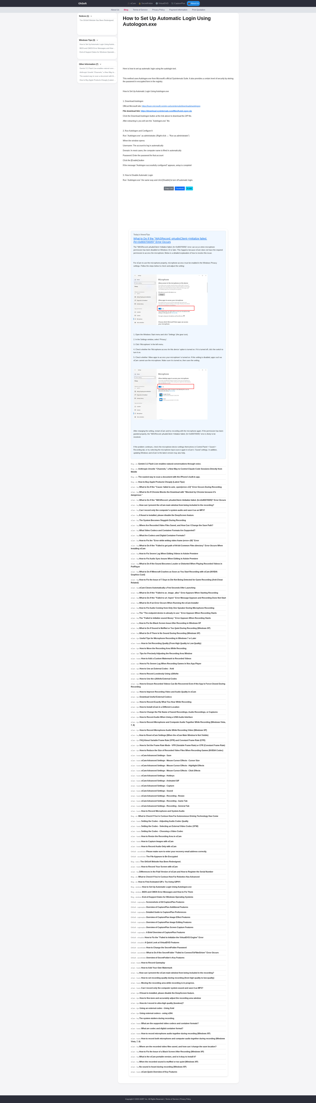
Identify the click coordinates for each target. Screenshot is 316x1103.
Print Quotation (198, 10)
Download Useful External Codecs (156, 697)
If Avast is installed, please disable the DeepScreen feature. (166, 515)
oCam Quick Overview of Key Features (159, 1072)
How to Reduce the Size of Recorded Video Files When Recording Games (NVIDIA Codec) (181, 750)
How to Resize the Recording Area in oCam (161, 836)
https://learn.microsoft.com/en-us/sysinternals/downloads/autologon (171, 106)
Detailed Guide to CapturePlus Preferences (166, 912)
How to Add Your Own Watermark (156, 968)
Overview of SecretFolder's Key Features (165, 958)
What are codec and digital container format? (162, 1028)
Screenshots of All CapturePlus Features (165, 902)
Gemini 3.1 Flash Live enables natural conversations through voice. (98, 68)
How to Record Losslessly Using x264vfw (159, 674)
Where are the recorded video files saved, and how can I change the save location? (178, 1047)
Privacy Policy (158, 10)
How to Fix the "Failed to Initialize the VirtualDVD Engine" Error (174, 937)
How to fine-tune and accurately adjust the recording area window (170, 998)
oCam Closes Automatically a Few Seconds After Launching (167, 588)
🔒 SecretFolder (145, 3)
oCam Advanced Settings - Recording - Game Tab (164, 801)
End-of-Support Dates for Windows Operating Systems (98, 52)
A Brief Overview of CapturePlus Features (165, 932)
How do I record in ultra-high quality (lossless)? (162, 1003)
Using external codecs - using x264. (156, 1013)
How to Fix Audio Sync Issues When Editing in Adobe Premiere (168, 559)
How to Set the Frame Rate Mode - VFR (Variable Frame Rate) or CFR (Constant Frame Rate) (182, 745)
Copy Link (169, 188)
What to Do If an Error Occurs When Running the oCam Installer (169, 603)
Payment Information (178, 10)
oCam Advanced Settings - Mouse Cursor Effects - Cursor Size (170, 760)
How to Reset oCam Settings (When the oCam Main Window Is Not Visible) (173, 735)
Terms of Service (140, 10)
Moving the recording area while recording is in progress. (168, 983)
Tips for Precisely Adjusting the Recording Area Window (166, 653)
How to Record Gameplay (153, 963)
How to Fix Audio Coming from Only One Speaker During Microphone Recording (176, 608)
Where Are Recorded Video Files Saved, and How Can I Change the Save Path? (176, 525)
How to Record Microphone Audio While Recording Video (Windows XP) (173, 730)
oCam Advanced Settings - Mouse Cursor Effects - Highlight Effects (172, 766)
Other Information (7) (88, 64)
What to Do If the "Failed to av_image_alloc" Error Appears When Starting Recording (178, 593)
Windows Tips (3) (87, 40)
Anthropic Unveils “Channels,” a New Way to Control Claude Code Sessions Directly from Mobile (98, 72)
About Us (115, 10)
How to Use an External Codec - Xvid (157, 669)
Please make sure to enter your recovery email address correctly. (176, 851)
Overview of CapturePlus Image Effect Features (168, 917)
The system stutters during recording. (157, 1018)
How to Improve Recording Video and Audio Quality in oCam (168, 692)
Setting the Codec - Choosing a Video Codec (162, 831)
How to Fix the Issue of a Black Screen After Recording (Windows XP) (171, 1052)
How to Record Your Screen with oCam (159, 867)
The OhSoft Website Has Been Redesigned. (97, 20)
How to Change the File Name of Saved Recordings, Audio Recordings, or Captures (179, 712)
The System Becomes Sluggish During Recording (162, 520)
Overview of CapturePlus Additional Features (167, 907)
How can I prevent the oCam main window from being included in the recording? (176, 505)
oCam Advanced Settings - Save (156, 755)
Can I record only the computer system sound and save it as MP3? (172, 988)
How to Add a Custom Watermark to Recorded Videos (166, 658)
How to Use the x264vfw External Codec (158, 679)
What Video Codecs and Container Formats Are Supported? (167, 530)
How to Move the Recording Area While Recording (163, 648)
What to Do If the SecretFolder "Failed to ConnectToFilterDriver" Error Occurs (182, 953)
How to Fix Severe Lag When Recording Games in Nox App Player (170, 664)
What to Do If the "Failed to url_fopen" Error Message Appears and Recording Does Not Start (182, 598)
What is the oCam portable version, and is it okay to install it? (167, 1057)
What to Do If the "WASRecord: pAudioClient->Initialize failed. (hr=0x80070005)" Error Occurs (170, 240)
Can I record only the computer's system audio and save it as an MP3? (172, 510)
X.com (189, 188)
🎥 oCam (132, 3)
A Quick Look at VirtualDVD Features (162, 942)
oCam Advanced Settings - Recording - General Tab (165, 806)
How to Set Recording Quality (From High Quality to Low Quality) (171, 643)
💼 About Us (193, 3)
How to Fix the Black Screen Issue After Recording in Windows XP (170, 623)
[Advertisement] (157, 47)
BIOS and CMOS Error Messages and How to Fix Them (98, 48)
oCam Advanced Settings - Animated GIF (160, 781)
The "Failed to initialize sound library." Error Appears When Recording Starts (175, 618)
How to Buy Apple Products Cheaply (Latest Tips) (98, 80)
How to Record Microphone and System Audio (163, 811)
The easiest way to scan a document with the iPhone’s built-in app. (98, 76)
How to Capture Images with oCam (157, 841)
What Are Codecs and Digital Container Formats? (162, 535)
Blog (126, 10)
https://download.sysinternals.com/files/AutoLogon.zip (166, 111)
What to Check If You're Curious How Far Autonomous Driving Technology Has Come (178, 816)
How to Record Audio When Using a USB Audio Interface (166, 717)
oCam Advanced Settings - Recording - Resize (162, 796)
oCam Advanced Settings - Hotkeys (157, 776)
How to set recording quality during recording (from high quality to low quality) (177, 978)
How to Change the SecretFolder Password (166, 948)
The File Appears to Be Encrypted (162, 857)
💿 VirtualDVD (162, 3)
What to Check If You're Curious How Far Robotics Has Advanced (169, 877)
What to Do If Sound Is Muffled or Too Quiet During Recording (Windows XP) (174, 628)
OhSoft (82, 3)
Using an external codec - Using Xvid (157, 1008)
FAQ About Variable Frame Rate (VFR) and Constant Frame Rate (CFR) (172, 740)
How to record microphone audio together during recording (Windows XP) (175, 1033)
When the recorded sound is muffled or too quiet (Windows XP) (168, 1062)
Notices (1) (84, 16)
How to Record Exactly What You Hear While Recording (165, 702)
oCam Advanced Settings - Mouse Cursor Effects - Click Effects (170, 771)
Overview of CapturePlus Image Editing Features (168, 922)
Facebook (180, 188)
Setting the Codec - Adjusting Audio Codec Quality (164, 821)
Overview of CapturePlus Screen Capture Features (169, 927)
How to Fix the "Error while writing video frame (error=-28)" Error (169, 540)
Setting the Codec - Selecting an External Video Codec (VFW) (169, 826)
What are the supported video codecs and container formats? (170, 1023)
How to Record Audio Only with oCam (158, 846)
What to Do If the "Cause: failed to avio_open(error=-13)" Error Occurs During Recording (180, 487)
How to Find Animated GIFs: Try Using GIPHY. (159, 882)
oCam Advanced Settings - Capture (157, 786)
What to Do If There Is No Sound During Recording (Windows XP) (169, 633)
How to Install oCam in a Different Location (159, 707)
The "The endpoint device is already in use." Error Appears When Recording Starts (178, 613)
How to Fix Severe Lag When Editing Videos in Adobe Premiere (168, 554)
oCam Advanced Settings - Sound (157, 791)
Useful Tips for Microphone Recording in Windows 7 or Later (168, 638)
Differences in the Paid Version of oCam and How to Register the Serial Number (176, 872)
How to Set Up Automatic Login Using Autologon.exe (98, 44)
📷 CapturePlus (178, 3)
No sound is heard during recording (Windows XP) (162, 1067)
